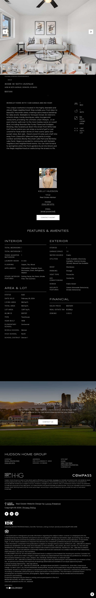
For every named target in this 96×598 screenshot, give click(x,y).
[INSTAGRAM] (12, 514)
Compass (56, 480)
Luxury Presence (53, 504)
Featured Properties (69, 465)
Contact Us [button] (48, 422)
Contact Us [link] (65, 467)
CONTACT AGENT (48, 217)
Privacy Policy (29, 508)
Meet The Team (66, 463)
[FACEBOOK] (6, 514)
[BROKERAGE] (17, 514)
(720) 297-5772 (48, 204)
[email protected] (61, 527)
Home (63, 461)
